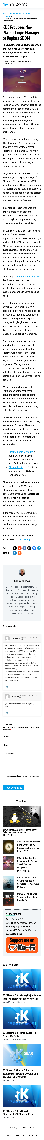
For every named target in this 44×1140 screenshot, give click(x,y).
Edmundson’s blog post (29, 276)
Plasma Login (16, 467)
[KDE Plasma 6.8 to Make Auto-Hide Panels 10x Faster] (22, 1018)
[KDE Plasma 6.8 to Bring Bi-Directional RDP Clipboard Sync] (22, 1096)
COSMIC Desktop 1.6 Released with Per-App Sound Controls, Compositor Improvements (27, 864)
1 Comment (21, 1002)
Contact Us (32, 1135)
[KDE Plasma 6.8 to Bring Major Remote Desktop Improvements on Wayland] (22, 980)
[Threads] (29, 548)
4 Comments (21, 1040)
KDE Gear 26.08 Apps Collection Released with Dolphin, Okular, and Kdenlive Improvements (20, 1073)
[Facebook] (24, 548)
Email (6, 745)
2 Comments (7, 63)
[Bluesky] (34, 548)
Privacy (10, 1135)
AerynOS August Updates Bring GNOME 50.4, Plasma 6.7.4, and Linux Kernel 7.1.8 (28, 846)
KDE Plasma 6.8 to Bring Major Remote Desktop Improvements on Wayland (22, 997)
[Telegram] (39, 548)
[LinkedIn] (15, 553)
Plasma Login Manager (21, 452)
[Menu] (40, 4)
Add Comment (10, 754)
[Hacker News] (20, 553)
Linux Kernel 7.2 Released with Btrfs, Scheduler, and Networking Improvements (20, 832)
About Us (20, 1135)
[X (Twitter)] (15, 548)
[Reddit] (20, 548)
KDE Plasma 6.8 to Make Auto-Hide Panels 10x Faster (20, 1034)
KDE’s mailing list (24, 539)
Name (6, 737)
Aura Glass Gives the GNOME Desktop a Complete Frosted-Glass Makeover (28, 882)
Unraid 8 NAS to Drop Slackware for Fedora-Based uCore (27, 897)
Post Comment (13, 787)
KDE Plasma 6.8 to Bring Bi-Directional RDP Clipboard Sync (18, 1112)
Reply (6, 687)
